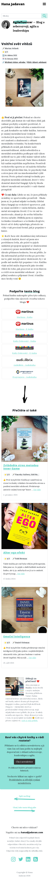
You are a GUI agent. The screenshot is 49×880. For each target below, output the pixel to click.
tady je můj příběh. (30, 720)
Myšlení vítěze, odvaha (15, 62)
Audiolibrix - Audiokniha (24, 365)
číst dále (37, 489)
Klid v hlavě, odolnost (36, 62)
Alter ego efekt (14, 552)
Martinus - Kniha (24, 317)
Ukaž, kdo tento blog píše (24, 807)
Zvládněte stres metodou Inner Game (20, 466)
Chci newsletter (24, 761)
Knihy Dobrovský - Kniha (24, 341)
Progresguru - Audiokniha (24, 377)
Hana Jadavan (12, 4)
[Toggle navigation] (44, 4)
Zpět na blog (24, 796)
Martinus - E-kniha (24, 329)
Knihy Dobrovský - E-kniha (24, 353)
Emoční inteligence (16, 636)
